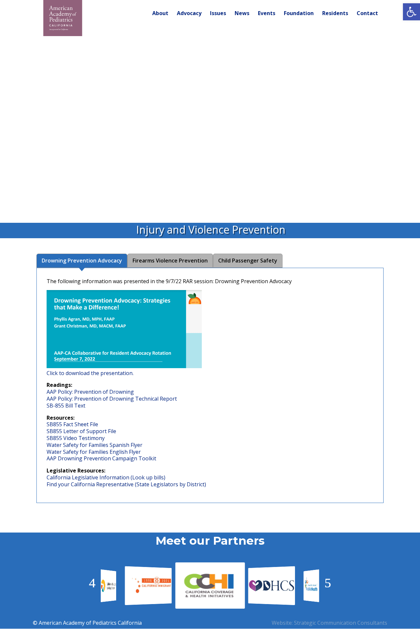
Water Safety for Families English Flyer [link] (94, 451)
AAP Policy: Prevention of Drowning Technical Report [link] (112, 398)
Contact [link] (367, 14)
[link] (411, 11)
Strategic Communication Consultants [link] (340, 622)
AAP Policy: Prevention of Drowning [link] (90, 391)
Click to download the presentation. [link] (90, 373)
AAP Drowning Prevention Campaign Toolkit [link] (101, 458)
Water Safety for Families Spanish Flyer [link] (94, 445)
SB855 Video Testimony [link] (76, 438)
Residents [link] (335, 14)
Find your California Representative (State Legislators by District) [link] (126, 484)
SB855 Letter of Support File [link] (81, 431)
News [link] (242, 14)
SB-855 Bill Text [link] (66, 405)
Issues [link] (218, 14)
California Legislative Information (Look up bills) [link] (106, 477)
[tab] (81, 261)
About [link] (160, 14)
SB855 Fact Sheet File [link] (72, 424)
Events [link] (266, 14)
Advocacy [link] (189, 14)
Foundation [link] (299, 14)
